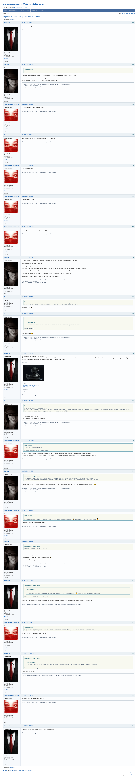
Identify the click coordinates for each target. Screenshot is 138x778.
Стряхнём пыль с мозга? (30, 17)
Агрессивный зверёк (11, 104)
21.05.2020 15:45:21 (28, 401)
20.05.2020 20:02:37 (28, 64)
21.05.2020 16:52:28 (28, 510)
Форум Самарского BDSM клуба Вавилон (23, 4)
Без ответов (131, 13)
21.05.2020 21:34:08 (28, 653)
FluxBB (133, 775)
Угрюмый (7, 297)
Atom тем (132, 773)
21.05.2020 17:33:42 (28, 580)
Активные (125, 13)
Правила (21, 10)
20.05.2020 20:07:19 (28, 165)
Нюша (6, 64)
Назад (11, 19)
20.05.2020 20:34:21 (28, 297)
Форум (5, 10)
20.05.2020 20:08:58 (28, 196)
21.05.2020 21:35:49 (28, 695)
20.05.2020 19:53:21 (28, 22)
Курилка (14, 17)
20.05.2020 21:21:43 (28, 314)
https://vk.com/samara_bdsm (20, 7)
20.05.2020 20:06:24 (28, 104)
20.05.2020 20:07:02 (28, 135)
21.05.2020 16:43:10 (28, 471)
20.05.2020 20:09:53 (28, 226)
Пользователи (13, 10)
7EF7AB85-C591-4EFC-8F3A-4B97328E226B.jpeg (31, 386)
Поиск (27, 10)
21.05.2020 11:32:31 (27, 353)
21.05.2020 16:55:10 (28, 541)
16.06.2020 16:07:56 (28, 726)
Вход (41, 10)
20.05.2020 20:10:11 (27, 257)
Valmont (7, 23)
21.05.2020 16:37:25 (28, 440)
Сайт (7, 58)
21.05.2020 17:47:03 (28, 622)
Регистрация (34, 10)
